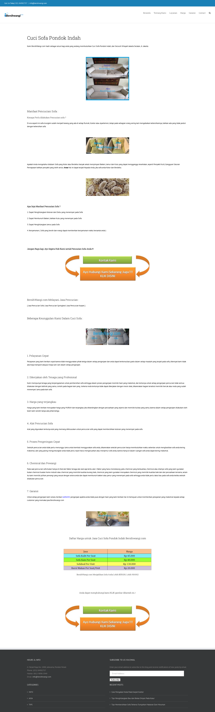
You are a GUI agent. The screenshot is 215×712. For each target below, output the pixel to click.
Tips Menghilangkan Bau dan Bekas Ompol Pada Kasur (132, 698)
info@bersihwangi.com (38, 3)
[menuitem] (148, 13)
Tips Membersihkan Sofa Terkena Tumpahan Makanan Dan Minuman (138, 704)
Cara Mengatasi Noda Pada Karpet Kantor (127, 692)
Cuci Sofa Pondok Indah (101, 46)
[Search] (210, 13)
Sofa (106, 574)
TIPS (30, 704)
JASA (31, 698)
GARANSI (66, 497)
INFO (31, 692)
